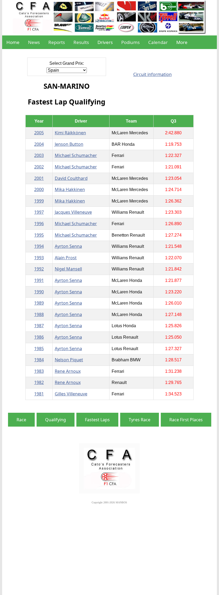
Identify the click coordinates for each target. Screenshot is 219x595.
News (34, 42)
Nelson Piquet (69, 360)
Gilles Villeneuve (71, 394)
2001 (39, 178)
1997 (39, 212)
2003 (39, 155)
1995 (39, 235)
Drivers (105, 42)
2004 (39, 144)
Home (12, 42)
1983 (39, 371)
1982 (39, 382)
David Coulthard (71, 178)
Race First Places (186, 420)
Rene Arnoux (68, 371)
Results (81, 42)
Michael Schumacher (76, 155)
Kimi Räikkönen (70, 133)
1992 (39, 269)
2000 (39, 189)
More (181, 42)
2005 (39, 133)
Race (21, 420)
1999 (39, 201)
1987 (39, 326)
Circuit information (152, 74)
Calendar (158, 42)
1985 (39, 348)
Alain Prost (66, 258)
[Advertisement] (109, 549)
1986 (39, 337)
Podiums (130, 42)
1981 (39, 394)
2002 (39, 167)
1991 (39, 280)
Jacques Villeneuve (73, 212)
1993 (39, 258)
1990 (39, 292)
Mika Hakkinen (70, 189)
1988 (39, 314)
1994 (39, 246)
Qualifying (55, 420)
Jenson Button (69, 144)
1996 (39, 223)
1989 (39, 303)
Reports (56, 42)
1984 (39, 360)
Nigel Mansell (68, 269)
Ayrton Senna (68, 246)
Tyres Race (139, 420)
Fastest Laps (97, 420)
